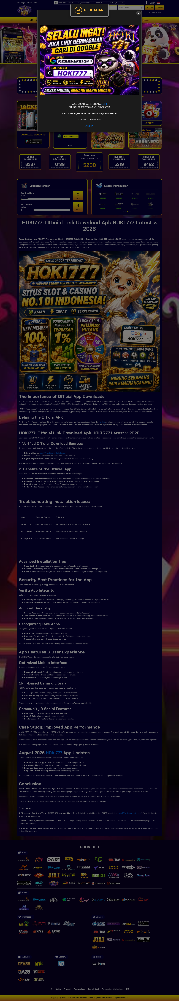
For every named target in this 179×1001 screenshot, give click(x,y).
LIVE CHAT (89, 126)
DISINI (104, 104)
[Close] (138, 13)
